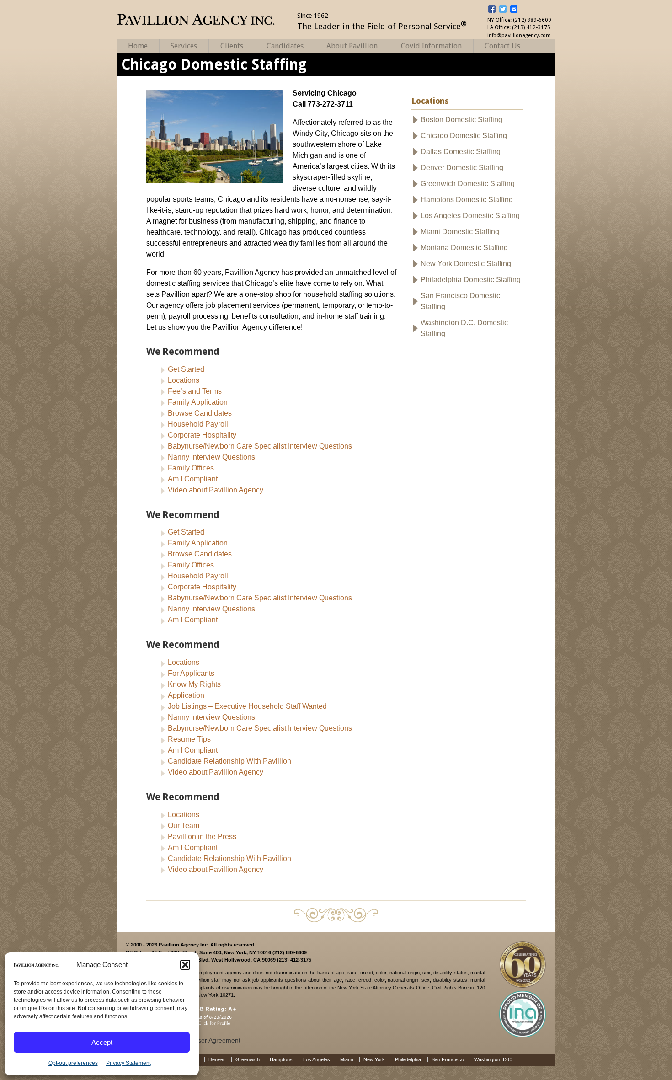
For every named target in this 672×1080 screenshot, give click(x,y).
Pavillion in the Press (202, 836)
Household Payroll (198, 424)
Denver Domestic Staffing (462, 167)
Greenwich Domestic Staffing (468, 183)
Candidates (285, 46)
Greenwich (247, 1059)
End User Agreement (210, 1040)
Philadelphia (408, 1059)
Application (186, 695)
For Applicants (191, 673)
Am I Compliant (193, 479)
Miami (346, 1059)
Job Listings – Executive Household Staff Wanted (247, 706)
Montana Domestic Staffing (464, 247)
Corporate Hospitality (202, 435)
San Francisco (448, 1059)
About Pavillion (352, 46)
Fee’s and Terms (195, 391)
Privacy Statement (128, 1063)
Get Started (186, 369)
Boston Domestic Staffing (461, 119)
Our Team (183, 825)
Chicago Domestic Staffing (464, 135)
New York (374, 1059)
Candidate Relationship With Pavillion (229, 761)
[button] (185, 964)
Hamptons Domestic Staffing (467, 199)
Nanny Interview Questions (211, 457)
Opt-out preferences (73, 1063)
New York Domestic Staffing (466, 263)
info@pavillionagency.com (519, 35)
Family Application (198, 402)
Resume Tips (189, 739)
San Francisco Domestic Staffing (460, 301)
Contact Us (502, 46)
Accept (101, 1042)
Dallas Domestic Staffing (461, 151)
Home (138, 46)
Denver (216, 1059)
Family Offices (191, 468)
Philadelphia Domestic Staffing (471, 279)
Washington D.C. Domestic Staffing (464, 328)
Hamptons (281, 1059)
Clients (231, 46)
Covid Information (431, 46)
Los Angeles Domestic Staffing (470, 215)
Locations (183, 380)
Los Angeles (316, 1059)
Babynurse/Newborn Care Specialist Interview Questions (260, 446)
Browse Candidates (200, 413)
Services (184, 46)
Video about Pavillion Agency (215, 490)
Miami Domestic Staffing (460, 231)
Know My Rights (194, 684)
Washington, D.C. (493, 1059)
